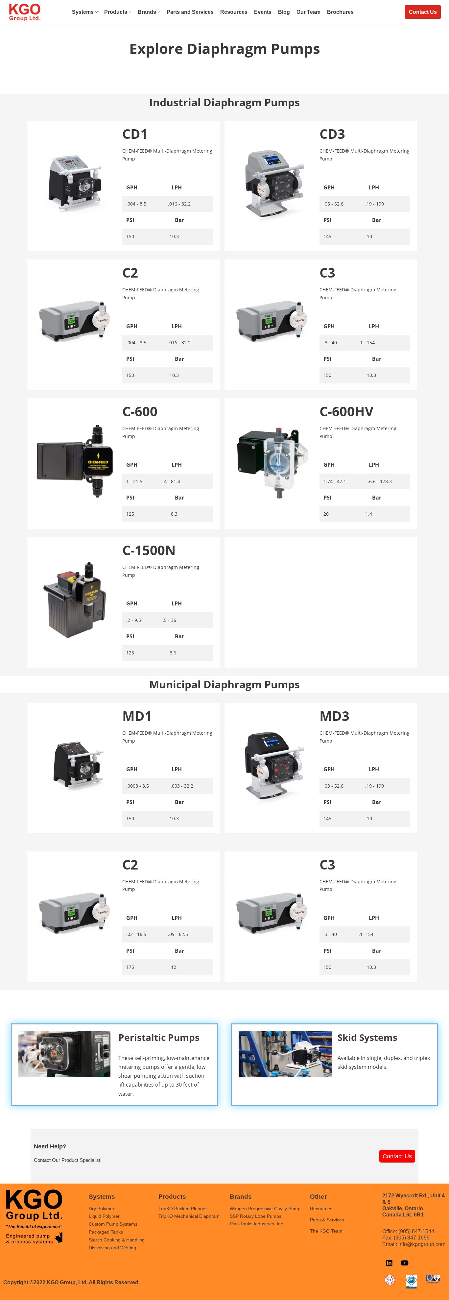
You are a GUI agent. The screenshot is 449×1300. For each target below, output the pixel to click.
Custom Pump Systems (113, 1224)
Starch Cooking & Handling (117, 1239)
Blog (284, 12)
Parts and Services (190, 12)
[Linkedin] (389, 1263)
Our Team (308, 12)
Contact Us (423, 12)
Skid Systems (367, 1037)
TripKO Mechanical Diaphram (189, 1216)
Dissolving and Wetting (112, 1247)
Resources (234, 12)
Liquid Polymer (104, 1216)
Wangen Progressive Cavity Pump (265, 1208)
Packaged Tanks (106, 1232)
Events (263, 12)
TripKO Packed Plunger (182, 1208)
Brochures (340, 12)
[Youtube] (405, 1263)
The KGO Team (326, 1231)
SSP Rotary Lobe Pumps (255, 1216)
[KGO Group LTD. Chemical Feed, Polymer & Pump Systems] (24, 12)
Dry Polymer (101, 1208)
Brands (241, 1196)
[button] (96, 12)
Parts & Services (327, 1219)
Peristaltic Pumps (159, 1037)
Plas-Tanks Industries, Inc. (257, 1223)
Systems (102, 1196)
